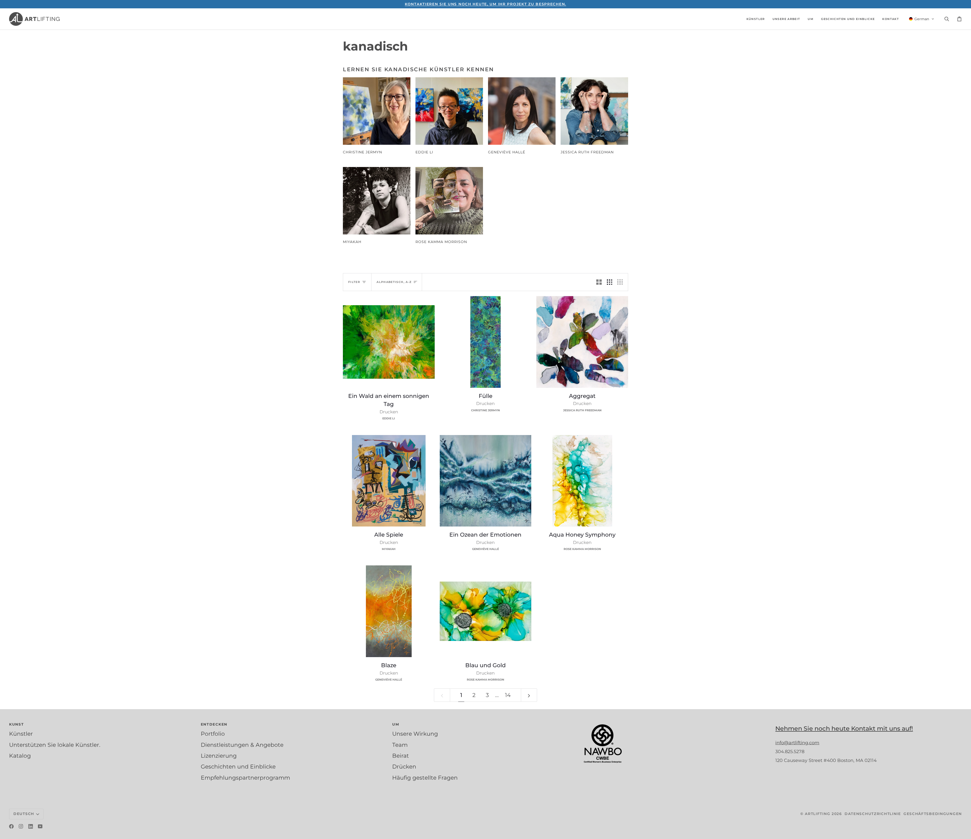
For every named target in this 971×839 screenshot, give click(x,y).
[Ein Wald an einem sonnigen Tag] (389, 342)
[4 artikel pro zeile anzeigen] (621, 282)
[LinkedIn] (30, 826)
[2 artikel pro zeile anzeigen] (599, 282)
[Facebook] (11, 826)
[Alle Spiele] (389, 481)
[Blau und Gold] (486, 611)
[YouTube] (40, 826)
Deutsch (23, 813)
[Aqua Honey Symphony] (582, 481)
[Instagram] (21, 826)
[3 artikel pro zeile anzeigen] (609, 282)
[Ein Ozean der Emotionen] (486, 481)
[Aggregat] (582, 342)
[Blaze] (389, 611)
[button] (756, 19)
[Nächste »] (529, 695)
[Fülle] (486, 342)
